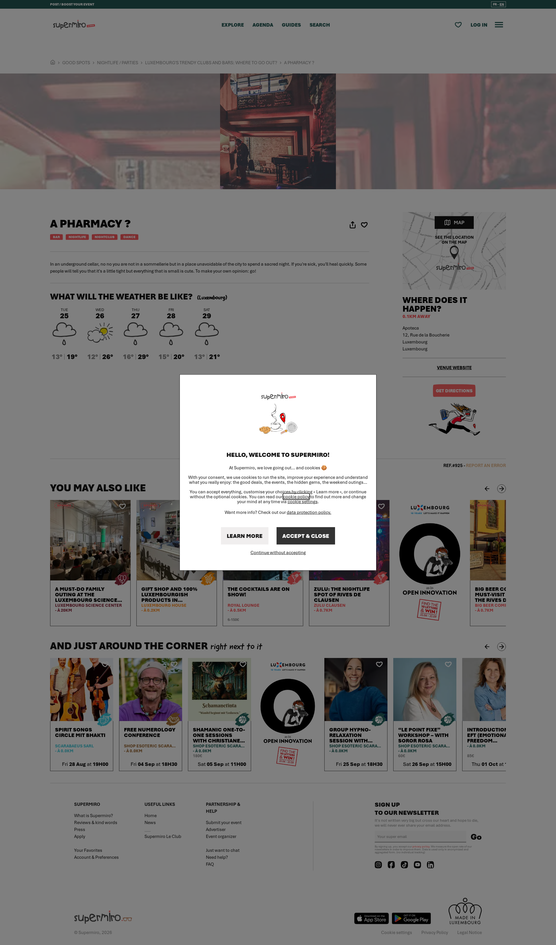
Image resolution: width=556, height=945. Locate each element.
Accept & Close (305, 536)
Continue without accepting (278, 552)
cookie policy (296, 496)
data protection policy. (309, 512)
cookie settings (303, 501)
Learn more (245, 536)
